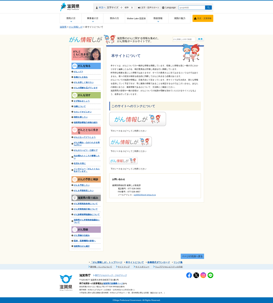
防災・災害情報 (204, 18)
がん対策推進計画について (86, 209)
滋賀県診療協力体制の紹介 (86, 122)
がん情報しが (76, 27)
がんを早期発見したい (84, 190)
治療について (80, 106)
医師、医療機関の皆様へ (85, 241)
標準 (127, 7)
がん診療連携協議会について (87, 214)
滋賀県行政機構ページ (113, 283)
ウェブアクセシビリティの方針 (169, 267)
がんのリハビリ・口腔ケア (86, 150)
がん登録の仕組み (82, 235)
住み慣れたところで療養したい (87, 157)
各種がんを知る (81, 77)
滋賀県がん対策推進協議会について (87, 221)
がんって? (78, 72)
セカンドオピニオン (83, 112)
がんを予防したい (82, 185)
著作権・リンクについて (101, 267)
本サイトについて (94, 27)
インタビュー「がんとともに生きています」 (87, 170)
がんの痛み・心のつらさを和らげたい (87, 143)
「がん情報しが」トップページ (106, 262)
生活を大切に (80, 163)
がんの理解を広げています (86, 88)
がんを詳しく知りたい (84, 82)
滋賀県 (63, 27)
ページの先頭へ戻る (192, 256)
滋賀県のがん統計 (82, 246)
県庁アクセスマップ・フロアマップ (111, 275)
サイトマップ (124, 267)
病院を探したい (81, 117)
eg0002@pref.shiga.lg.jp (145, 195)
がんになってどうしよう (85, 137)
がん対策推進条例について (86, 203)
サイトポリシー (142, 267)
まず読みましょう (82, 101)
